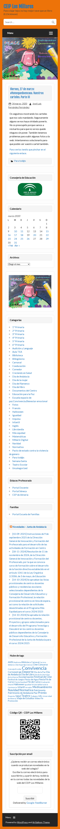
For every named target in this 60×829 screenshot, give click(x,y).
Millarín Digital (20, 439)
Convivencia (34, 668)
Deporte (28, 671)
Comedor (17, 369)
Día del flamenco (21, 383)
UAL (40, 696)
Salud (18, 696)
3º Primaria (18, 334)
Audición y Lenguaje (22, 348)
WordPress (22, 822)
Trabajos (34, 696)
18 (21, 235)
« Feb (10, 245)
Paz (36, 692)
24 (15, 238)
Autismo (17, 662)
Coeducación (19, 366)
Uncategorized (19, 468)
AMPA (11, 662)
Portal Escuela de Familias (25, 514)
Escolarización (26, 676)
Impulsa (16, 418)
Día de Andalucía (20, 376)
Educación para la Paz (23, 394)
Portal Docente (20, 487)
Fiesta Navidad (20, 682)
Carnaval (17, 362)
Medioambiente (42, 687)
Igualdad (16, 415)
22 (47, 235)
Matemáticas (19, 436)
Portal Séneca (19, 491)
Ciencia (29, 665)
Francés (16, 408)
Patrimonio (40, 690)
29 (47, 238)
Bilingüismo (18, 358)
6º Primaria (18, 344)
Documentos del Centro (24, 390)
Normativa (18, 447)
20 (34, 235)
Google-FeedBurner (36, 802)
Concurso (43, 664)
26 (28, 238)
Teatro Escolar (20, 464)
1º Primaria (18, 327)
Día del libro (18, 387)
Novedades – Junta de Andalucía (29, 526)
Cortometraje (15, 672)
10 (15, 231)
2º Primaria (18, 330)
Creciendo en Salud (22, 373)
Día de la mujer (20, 380)
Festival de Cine (43, 676)
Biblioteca (17, 355)
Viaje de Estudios (25, 698)
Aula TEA (17, 351)
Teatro (25, 695)
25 (21, 238)
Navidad (16, 443)
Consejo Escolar (15, 669)
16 (9, 235)
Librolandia (18, 429)
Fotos (15, 404)
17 (15, 235)
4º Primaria (18, 337)
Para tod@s (20, 161)
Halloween (17, 411)
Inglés (15, 425)
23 (9, 238)
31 (15, 242)
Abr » (17, 245)
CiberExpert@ (20, 665)
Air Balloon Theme (41, 822)
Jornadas (28, 687)
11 (21, 231)
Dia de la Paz (40, 672)
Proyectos (11, 696)
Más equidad (18, 433)
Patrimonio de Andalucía (20, 692)
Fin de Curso (34, 681)
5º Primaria (18, 341)
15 (47, 231)
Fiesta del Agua (31, 679)
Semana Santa (19, 461)
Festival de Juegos (16, 679)
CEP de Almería (20, 494)
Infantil (16, 422)
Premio (42, 692)
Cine (35, 664)
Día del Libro (27, 674)
